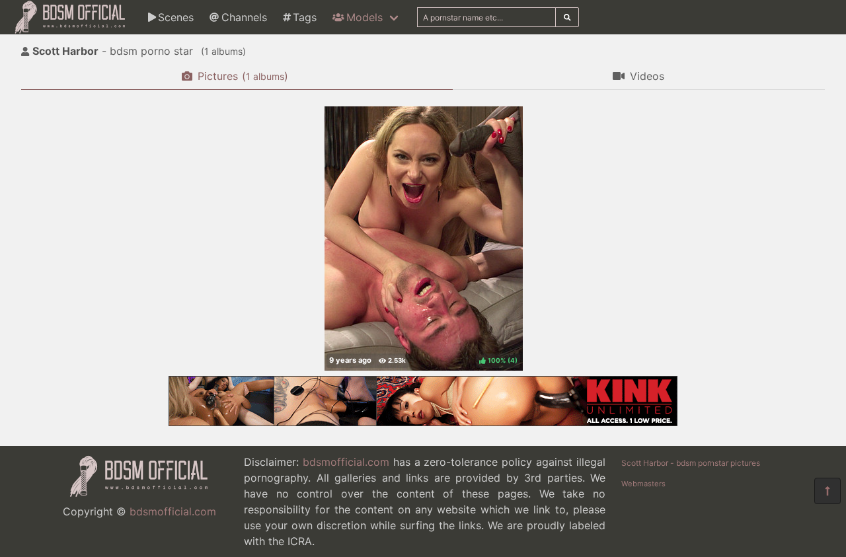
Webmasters (643, 483)
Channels (244, 17)
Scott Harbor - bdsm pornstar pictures (690, 463)
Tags (305, 17)
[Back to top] (827, 491)
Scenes (176, 17)
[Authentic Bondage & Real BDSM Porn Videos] (423, 422)
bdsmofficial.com (173, 511)
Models (364, 17)
